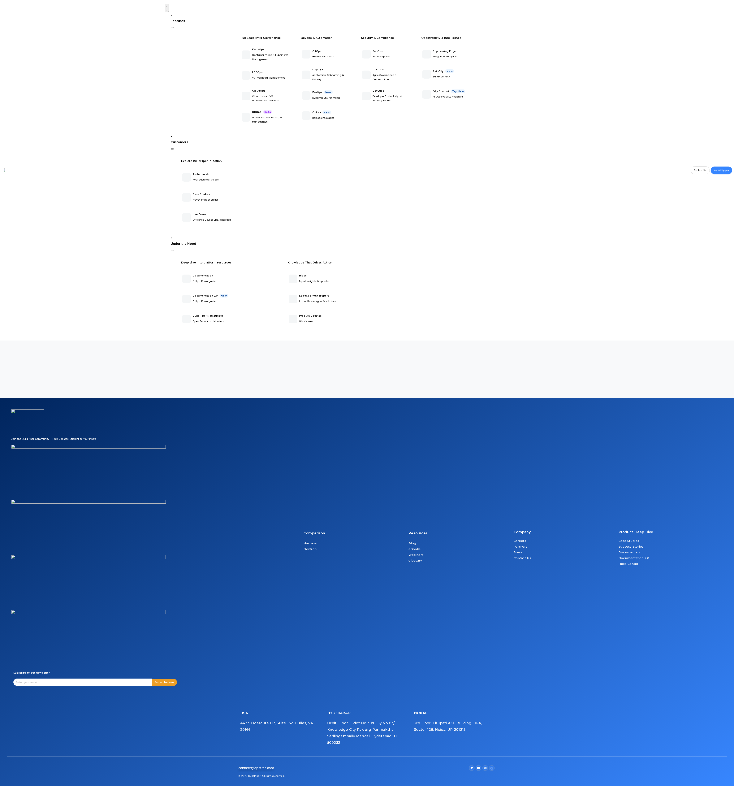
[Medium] (485, 768)
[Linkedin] (472, 768)
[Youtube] (478, 768)
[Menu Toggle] (167, 8)
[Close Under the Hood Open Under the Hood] (172, 250)
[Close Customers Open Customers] (172, 149)
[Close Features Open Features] (172, 27)
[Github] (492, 768)
